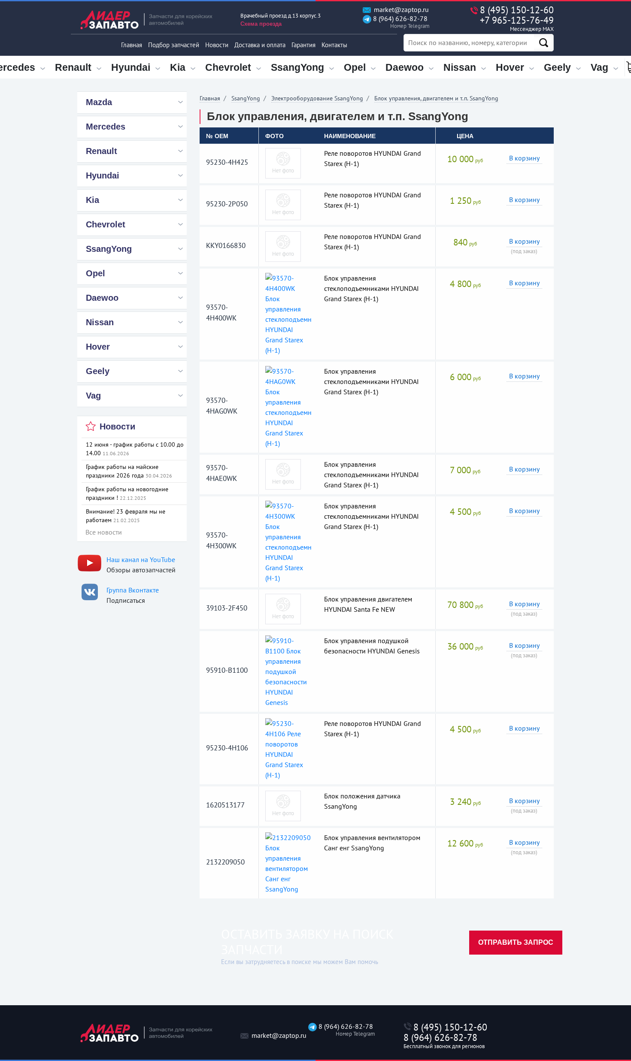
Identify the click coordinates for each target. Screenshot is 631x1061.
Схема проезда (261, 24)
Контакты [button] (334, 45)
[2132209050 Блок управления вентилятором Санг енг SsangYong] (288, 862)
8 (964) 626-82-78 (399, 22)
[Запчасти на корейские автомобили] (152, 19)
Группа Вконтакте (132, 590)
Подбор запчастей (173, 45)
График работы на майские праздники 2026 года (129, 471)
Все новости (103, 532)
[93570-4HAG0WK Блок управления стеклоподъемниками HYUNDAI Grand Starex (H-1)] (288, 406)
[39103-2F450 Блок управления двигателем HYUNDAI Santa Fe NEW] (283, 608)
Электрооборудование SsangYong (317, 98)
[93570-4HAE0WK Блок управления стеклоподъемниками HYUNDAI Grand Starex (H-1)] (283, 473)
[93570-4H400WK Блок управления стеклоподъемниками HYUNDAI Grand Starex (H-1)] (288, 313)
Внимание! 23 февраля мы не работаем (125, 516)
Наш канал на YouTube (140, 559)
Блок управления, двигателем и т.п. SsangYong (436, 98)
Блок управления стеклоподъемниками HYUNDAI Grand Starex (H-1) (371, 288)
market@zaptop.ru (400, 10)
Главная (131, 45)
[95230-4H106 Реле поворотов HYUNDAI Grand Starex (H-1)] (288, 748)
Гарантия (303, 45)
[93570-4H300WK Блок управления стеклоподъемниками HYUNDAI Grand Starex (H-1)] (288, 541)
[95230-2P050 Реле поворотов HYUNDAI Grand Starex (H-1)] (283, 204)
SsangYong (245, 98)
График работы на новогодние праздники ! (127, 493)
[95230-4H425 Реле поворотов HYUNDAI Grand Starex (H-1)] (283, 162)
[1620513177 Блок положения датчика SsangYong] (283, 805)
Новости (216, 45)
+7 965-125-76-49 (517, 23)
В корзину (524, 158)
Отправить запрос (515, 942)
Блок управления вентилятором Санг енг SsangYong (372, 842)
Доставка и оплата (259, 45)
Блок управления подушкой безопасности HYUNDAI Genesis (372, 645)
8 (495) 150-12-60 (517, 10)
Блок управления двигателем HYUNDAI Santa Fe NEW (368, 604)
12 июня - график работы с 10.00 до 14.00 (135, 449)
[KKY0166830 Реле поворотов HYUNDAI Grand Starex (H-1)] (283, 246)
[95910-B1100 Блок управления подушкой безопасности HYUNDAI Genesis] (288, 670)
